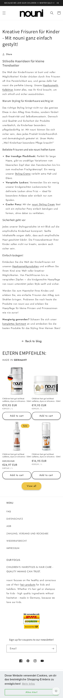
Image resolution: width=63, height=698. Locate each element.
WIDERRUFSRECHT (16, 540)
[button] (4, 13)
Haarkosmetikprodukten (25, 266)
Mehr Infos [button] (28, 683)
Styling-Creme (23, 174)
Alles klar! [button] (32, 692)
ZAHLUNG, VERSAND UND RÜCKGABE (27, 533)
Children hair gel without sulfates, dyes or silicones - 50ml (16, 399)
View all (31, 486)
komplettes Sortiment (14, 324)
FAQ (8, 511)
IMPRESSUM (12, 548)
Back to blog (33, 341)
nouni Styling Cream (43, 204)
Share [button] (9, 54)
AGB (8, 526)
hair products (27, 584)
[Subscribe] (52, 648)
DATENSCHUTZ (14, 518)
